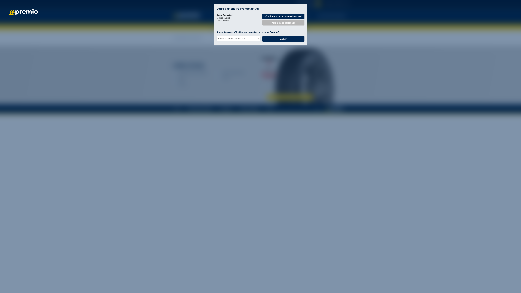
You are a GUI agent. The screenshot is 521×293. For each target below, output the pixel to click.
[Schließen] (304, 6)
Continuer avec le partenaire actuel (283, 16)
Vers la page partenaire (283, 22)
